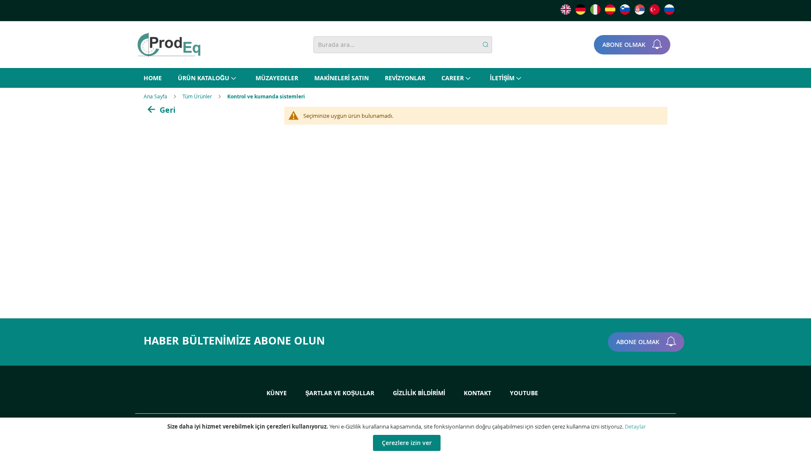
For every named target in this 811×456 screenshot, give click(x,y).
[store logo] (169, 45)
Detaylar (635, 426)
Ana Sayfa (156, 96)
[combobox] (402, 44)
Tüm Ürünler (197, 96)
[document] (407, 437)
